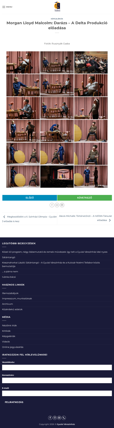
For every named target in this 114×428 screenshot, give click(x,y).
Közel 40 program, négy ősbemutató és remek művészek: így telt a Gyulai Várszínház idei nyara (54, 252)
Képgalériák (57, 19)
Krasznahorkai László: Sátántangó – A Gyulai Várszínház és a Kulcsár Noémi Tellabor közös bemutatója (51, 264)
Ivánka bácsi (9, 277)
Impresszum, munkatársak (17, 298)
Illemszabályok (10, 293)
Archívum (7, 304)
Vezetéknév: (8, 362)
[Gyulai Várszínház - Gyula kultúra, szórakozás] (57, 7)
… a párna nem (10, 271)
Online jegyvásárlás (12, 347)
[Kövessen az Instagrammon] (55, 418)
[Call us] (64, 418)
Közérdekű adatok (12, 309)
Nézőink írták (9, 325)
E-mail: (5, 388)
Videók (6, 341)
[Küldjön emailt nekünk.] (59, 418)
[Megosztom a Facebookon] (52, 205)
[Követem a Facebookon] (50, 418)
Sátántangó (8, 257)
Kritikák (6, 331)
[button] (7, 6)
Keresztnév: (8, 375)
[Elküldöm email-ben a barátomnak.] (57, 205)
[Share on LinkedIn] (62, 205)
